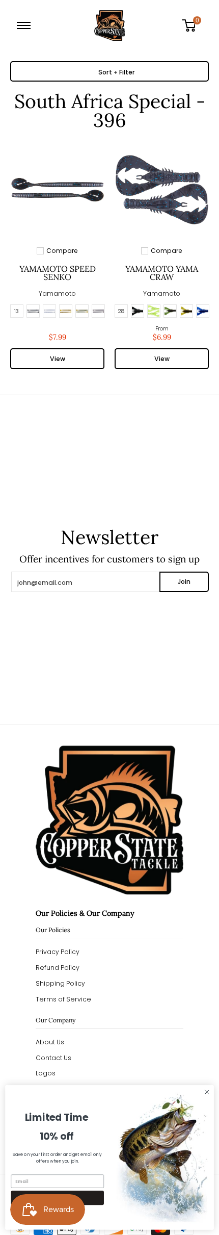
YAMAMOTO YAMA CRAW (161, 273)
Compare (62, 250)
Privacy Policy (57, 951)
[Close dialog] (206, 1092)
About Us (50, 1042)
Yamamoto (57, 293)
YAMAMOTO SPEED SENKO (57, 273)
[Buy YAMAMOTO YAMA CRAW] (162, 190)
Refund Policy (57, 967)
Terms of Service (63, 999)
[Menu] (25, 25)
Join (184, 581)
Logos (46, 1073)
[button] (192, 25)
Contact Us (53, 1057)
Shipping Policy (60, 983)
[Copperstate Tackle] (109, 25)
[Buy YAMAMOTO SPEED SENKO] (57, 190)
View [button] (57, 358)
